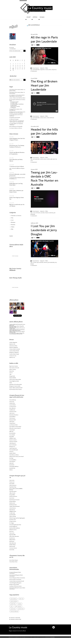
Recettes (13, 224)
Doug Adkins (12, 494)
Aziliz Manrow (12, 443)
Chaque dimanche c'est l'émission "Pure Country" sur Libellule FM (16, 121)
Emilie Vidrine (12, 453)
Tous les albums (17, 315)
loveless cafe (49, 159)
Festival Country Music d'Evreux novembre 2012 (17, 328)
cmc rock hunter (36, 212)
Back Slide (11, 436)
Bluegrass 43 (12, 446)
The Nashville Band (13, 449)
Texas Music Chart (13, 561)
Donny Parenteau (13, 496)
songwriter (42, 69)
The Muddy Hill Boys (13, 466)
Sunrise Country (13, 439)
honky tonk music (18, 606)
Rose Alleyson (12, 408)
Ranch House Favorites (14, 499)
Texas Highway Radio (14, 381)
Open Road (11, 421)
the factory (54, 69)
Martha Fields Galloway (14, 528)
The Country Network (14, 367)
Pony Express (12, 461)
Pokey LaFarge (12, 516)
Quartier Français (13, 441)
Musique (13, 222)
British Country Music (14, 584)
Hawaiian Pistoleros (13, 414)
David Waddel (12, 514)
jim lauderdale (36, 69)
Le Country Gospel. (14, 101)
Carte (11, 236)
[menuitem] (28, 17)
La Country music (40, 8)
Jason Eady (11, 549)
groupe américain (13, 598)
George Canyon (12, 521)
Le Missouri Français (13, 119)
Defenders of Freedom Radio (15, 384)
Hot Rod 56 (11, 464)
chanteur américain (13, 601)
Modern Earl (12, 503)
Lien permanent (35, 68)
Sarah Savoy (12, 538)
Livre (12, 220)
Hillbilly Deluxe (12, 511)
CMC (10, 374)
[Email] (53, 627)
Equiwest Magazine (13, 347)
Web (12, 229)
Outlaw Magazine (13, 342)
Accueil (28, 17)
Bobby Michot (12, 539)
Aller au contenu (5, 1)
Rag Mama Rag (12, 487)
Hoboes (11, 469)
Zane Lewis (11, 480)
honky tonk (21, 598)
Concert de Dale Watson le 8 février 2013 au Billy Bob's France (17, 330)
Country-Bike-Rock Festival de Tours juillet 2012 (17, 325)
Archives (35, 17)
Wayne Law (11, 482)
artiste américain (50, 117)
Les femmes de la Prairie (14, 117)
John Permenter (12, 485)
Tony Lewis (11, 533)
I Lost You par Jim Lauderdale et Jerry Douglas (44, 230)
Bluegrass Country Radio (14, 386)
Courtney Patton (13, 548)
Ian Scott (11, 451)
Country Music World (14, 350)
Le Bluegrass (13, 107)
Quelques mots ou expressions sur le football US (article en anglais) (17, 112)
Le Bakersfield (13, 105)
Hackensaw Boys (13, 504)
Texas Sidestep (12, 399)
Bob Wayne (11, 541)
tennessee (45, 262)
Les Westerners (12, 406)
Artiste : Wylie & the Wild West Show (17, 98)
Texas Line (11, 401)
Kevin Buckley (12, 433)
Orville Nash (12, 513)
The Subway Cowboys (14, 454)
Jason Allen (11, 483)
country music (12, 608)
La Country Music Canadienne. (17, 104)
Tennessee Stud (12, 411)
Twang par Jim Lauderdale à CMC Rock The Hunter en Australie (44, 178)
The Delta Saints (13, 491)
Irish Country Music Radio (15, 379)
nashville (19, 603)
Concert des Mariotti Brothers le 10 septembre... (16, 153)
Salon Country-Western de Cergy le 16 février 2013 (17, 332)
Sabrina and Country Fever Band (16, 456)
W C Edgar (11, 523)
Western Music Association (15, 579)
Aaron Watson (12, 508)
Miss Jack (11, 463)
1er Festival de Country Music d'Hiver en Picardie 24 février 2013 (16, 333)
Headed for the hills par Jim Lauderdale (44, 131)
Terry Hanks (12, 434)
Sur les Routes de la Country (15, 389)
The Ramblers (12, 416)
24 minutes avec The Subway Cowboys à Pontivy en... (16, 146)
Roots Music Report (13, 560)
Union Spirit (12, 429)
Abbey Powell (12, 493)
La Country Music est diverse (15, 128)
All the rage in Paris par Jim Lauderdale (44, 39)
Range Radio (12, 376)
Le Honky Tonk (13, 103)
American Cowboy (13, 345)
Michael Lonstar (13, 529)
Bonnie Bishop (12, 501)
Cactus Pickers (12, 404)
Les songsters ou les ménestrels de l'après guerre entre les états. (16, 96)
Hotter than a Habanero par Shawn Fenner (16, 191)
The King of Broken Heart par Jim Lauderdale (44, 85)
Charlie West (12, 403)
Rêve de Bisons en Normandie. (16, 126)
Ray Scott (11, 531)
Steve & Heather (13, 444)
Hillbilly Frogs (12, 438)
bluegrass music (21, 608)
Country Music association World (16, 581)
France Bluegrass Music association (17, 577)
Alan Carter (11, 413)
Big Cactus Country (13, 366)
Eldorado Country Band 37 (15, 428)
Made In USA (12, 344)
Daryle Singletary (13, 526)
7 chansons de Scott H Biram (16, 166)
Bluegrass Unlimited (13, 352)
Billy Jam (11, 431)
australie (43, 212)
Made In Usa (12, 357)
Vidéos (12, 227)
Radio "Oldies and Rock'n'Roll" (16, 387)
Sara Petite (11, 498)
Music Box (11, 371)
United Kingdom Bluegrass (15, 582)
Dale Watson (12, 509)
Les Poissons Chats (13, 424)
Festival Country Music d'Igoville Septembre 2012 (16, 327)
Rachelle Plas (12, 468)
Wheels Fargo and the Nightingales (17, 518)
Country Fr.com (12, 355)
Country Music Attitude (14, 349)
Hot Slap (11, 458)
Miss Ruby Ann (12, 543)
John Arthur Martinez (14, 536)
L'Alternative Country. (15, 106)
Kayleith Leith (12, 519)
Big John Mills (12, 534)
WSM (10, 382)
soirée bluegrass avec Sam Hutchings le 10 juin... (17, 139)
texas (11, 606)
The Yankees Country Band (15, 426)
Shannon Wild (12, 419)
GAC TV (11, 372)
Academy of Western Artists (15, 586)
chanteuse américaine (14, 611)
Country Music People (14, 354)
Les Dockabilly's (12, 459)
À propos (42, 17)
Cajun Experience (13, 448)
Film (12, 217)
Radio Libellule (12, 377)
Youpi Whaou (12, 423)
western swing (12, 603)
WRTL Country (12, 369)
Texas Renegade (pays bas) (15, 524)
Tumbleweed (12, 409)
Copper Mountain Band (14, 506)
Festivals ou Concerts (16, 215)
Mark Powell (12, 546)
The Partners (12, 418)
